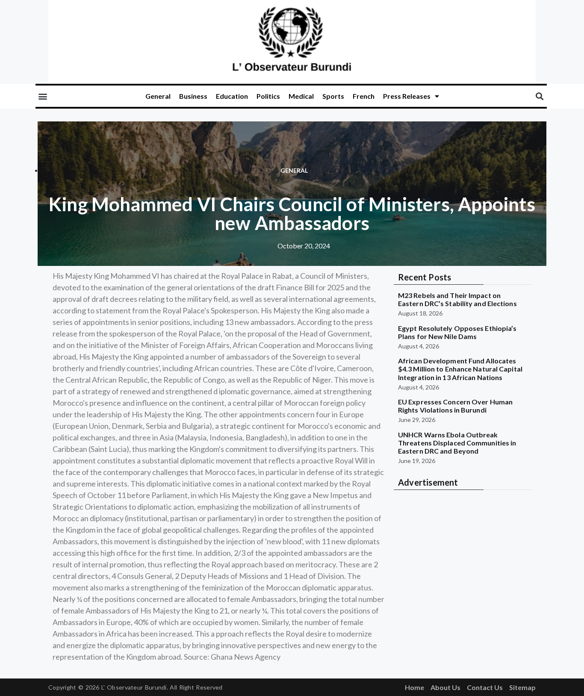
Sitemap (522, 687)
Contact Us (485, 687)
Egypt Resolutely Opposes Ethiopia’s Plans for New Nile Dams (457, 332)
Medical (301, 96)
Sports (333, 96)
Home (414, 687)
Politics (268, 96)
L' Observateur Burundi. (134, 687)
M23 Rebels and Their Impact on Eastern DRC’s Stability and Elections (457, 299)
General (158, 96)
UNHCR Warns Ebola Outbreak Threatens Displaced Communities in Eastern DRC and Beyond (457, 443)
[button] (42, 96)
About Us (445, 687)
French (364, 96)
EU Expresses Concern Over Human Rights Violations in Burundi (455, 406)
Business (193, 96)
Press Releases (407, 96)
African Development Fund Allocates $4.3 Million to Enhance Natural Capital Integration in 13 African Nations (460, 369)
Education (232, 96)
